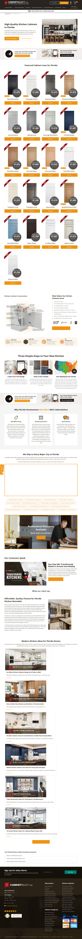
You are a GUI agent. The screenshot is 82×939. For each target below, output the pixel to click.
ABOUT (64, 7)
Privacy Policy (46, 936)
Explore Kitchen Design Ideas (41, 842)
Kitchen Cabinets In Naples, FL (66, 499)
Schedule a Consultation (56, 579)
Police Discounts (48, 906)
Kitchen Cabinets (48, 930)
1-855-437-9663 (74, 8)
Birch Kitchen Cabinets (67, 900)
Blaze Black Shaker (13, 99)
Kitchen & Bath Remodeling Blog (52, 900)
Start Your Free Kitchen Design (61, 328)
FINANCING (28, 7)
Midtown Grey (31, 135)
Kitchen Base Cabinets (50, 914)
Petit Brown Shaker (13, 171)
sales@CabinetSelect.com (11, 905)
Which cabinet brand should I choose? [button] (16, 861)
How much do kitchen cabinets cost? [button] (16, 858)
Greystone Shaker (50, 99)
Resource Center (48, 886)
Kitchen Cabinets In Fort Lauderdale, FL (67, 509)
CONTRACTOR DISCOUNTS (37, 7)
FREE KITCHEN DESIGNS (19, 7)
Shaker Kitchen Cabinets (67, 895)
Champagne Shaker (32, 99)
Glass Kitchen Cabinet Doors (51, 916)
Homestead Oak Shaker (69, 99)
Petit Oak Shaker (32, 171)
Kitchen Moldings (48, 919)
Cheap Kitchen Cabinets (67, 886)
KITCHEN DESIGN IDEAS (48, 7)
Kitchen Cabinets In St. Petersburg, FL (49, 503)
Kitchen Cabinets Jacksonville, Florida (60, 506)
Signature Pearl (69, 243)
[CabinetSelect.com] (16, 2)
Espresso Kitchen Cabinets (68, 893)
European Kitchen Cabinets (68, 888)
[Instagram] (9, 911)
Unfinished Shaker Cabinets (68, 907)
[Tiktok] (13, 911)
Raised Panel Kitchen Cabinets (68, 898)
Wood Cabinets (48, 927)
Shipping (47, 889)
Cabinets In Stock (48, 928)
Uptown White (50, 207)
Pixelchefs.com (34, 936)
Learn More (41, 537)
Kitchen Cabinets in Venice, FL (20, 506)
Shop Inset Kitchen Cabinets (68, 911)
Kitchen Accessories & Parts (51, 918)
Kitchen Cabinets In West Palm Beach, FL (39, 506)
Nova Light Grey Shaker (50, 135)
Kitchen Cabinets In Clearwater (48, 509)
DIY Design (54, 3)
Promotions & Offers (49, 891)
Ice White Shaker (50, 243)
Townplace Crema (12, 207)
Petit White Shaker (69, 171)
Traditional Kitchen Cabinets (68, 897)
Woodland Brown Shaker (69, 207)
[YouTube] (15, 911)
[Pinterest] (7, 911)
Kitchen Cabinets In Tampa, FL (68, 503)
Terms (40, 936)
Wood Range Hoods (49, 923)
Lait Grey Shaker (13, 135)
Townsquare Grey (31, 207)
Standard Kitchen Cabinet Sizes (51, 898)
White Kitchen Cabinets (67, 889)
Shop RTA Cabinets (26, 38)
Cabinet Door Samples (50, 921)
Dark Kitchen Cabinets (67, 904)
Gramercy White (13, 279)
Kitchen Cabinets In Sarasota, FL (30, 503)
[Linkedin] (11, 911)
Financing (47, 888)
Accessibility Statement (56, 936)
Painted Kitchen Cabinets (67, 902)
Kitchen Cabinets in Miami (50, 499)
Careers (71, 936)
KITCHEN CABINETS (8, 7)
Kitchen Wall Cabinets (49, 912)
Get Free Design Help (67, 55)
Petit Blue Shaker (69, 135)
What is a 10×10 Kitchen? (50, 895)
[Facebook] (5, 911)
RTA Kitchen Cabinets (49, 925)
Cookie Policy (65, 936)
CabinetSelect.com (7, 13)
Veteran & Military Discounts (51, 902)
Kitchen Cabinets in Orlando (13, 503)
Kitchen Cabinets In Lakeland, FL (33, 499)
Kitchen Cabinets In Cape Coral (31, 509)
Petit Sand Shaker (50, 171)
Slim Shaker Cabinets (66, 909)
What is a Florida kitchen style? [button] (14, 855)
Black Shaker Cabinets (67, 906)
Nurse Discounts (48, 904)
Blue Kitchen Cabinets (67, 891)
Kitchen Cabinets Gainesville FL (13, 509)
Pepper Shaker (31, 243)
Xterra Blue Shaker (13, 243)
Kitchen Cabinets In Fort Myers (16, 499)
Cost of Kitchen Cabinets (50, 897)
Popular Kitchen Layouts (50, 893)
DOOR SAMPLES (58, 7)
